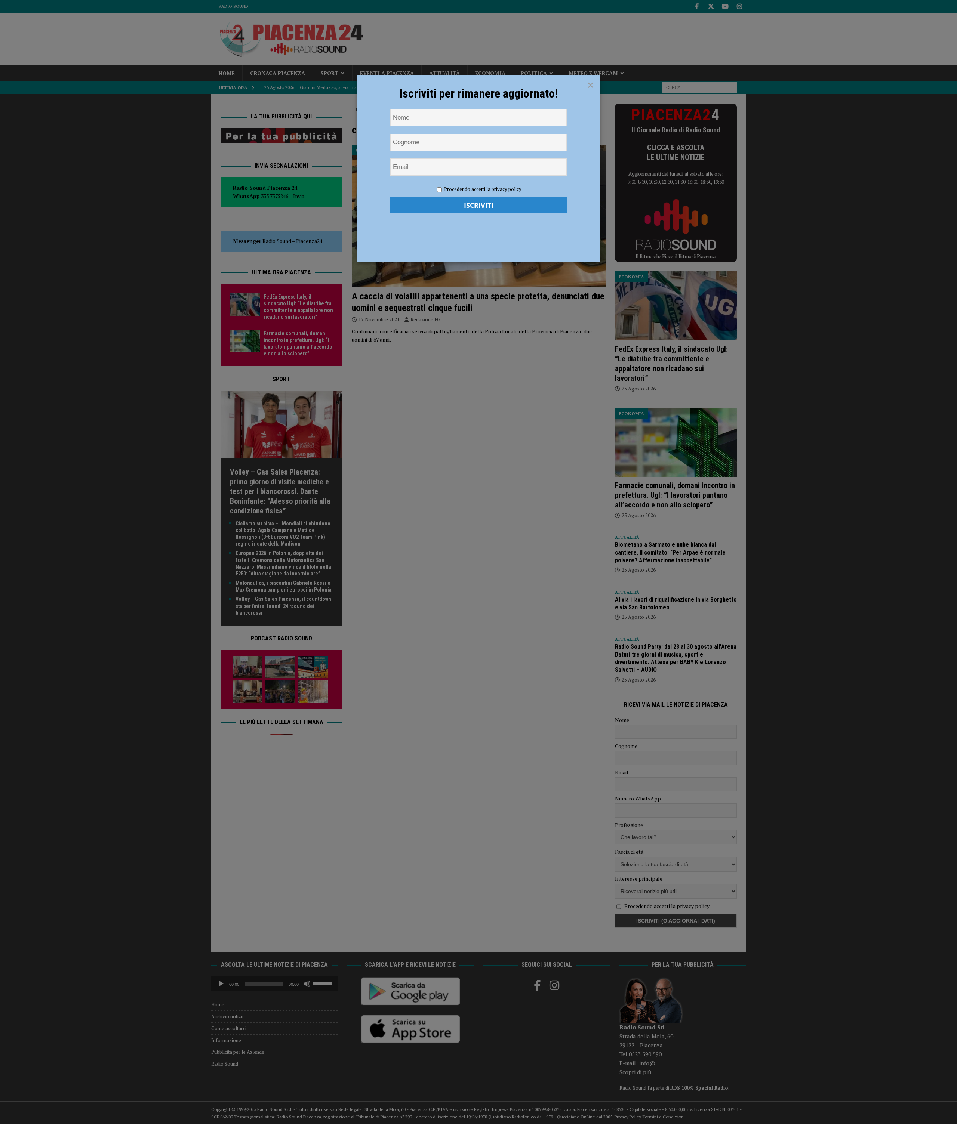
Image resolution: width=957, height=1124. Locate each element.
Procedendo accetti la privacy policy (482, 189)
